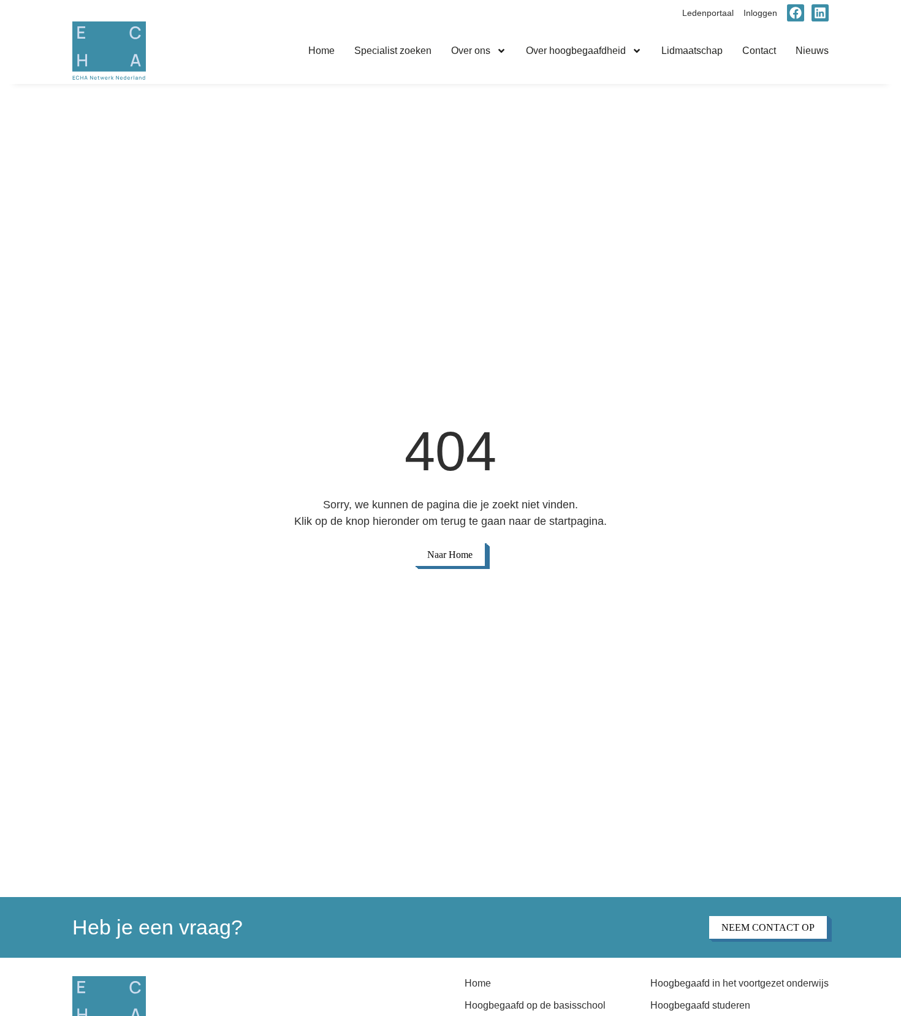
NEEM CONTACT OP (768, 927)
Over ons (470, 50)
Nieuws (812, 50)
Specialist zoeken (392, 50)
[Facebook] (795, 12)
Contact (759, 50)
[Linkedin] (820, 12)
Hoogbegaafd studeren (700, 1005)
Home (321, 50)
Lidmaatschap (692, 50)
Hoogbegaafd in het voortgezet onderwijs (739, 983)
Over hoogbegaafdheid (576, 50)
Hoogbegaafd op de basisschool (535, 1005)
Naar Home (450, 554)
